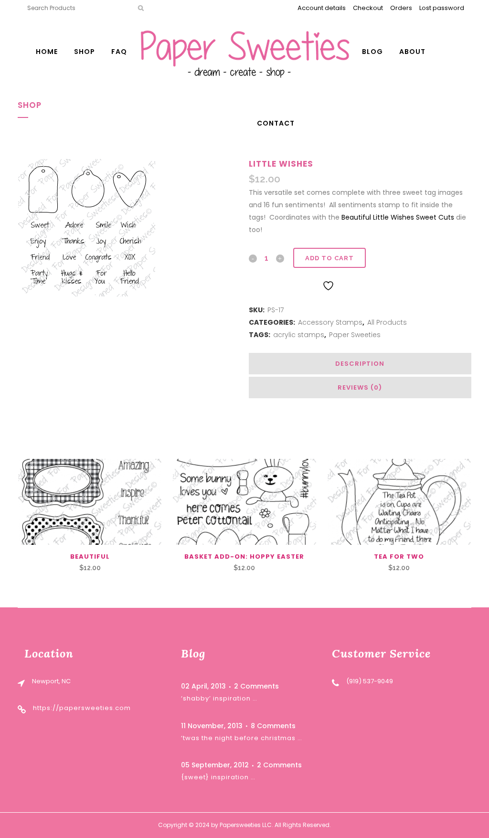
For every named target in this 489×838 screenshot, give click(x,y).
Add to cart (329, 258)
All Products (387, 322)
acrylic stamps (298, 334)
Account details (322, 7)
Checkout (368, 7)
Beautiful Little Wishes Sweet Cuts (397, 217)
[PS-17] (86, 228)
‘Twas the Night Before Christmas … (241, 738)
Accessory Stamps (330, 322)
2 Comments (256, 686)
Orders (401, 7)
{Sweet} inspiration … (218, 777)
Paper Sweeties (355, 334)
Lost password (441, 7)
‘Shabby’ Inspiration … (219, 698)
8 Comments (273, 726)
